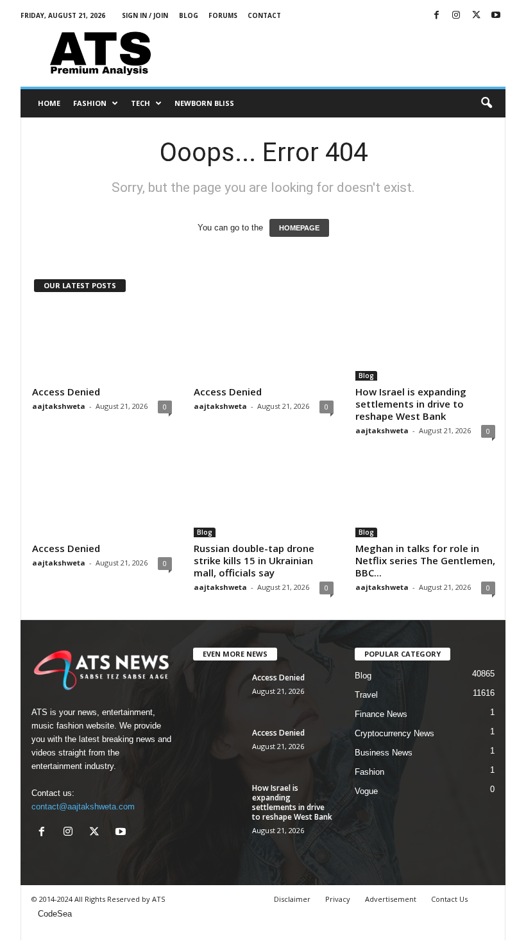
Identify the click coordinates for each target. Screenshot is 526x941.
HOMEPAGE (299, 228)
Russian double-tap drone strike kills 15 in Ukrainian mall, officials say (254, 560)
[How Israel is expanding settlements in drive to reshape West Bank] (425, 343)
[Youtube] (496, 15)
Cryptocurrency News (394, 733)
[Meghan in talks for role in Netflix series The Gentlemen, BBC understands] (425, 500)
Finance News (381, 714)
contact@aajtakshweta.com (83, 806)
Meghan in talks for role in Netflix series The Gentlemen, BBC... (425, 560)
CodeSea (55, 914)
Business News (383, 752)
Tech (140, 103)
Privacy (337, 899)
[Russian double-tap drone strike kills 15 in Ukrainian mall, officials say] (264, 500)
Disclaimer (292, 899)
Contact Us (449, 899)
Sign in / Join (145, 15)
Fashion (89, 103)
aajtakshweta (58, 406)
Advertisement (390, 899)
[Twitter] (476, 15)
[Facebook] (436, 15)
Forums (222, 15)
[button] (486, 103)
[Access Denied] (102, 343)
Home (49, 103)
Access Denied (66, 391)
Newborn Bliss (204, 103)
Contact (264, 15)
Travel (366, 695)
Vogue (366, 791)
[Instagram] (456, 15)
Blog (188, 15)
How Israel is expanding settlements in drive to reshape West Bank (410, 403)
